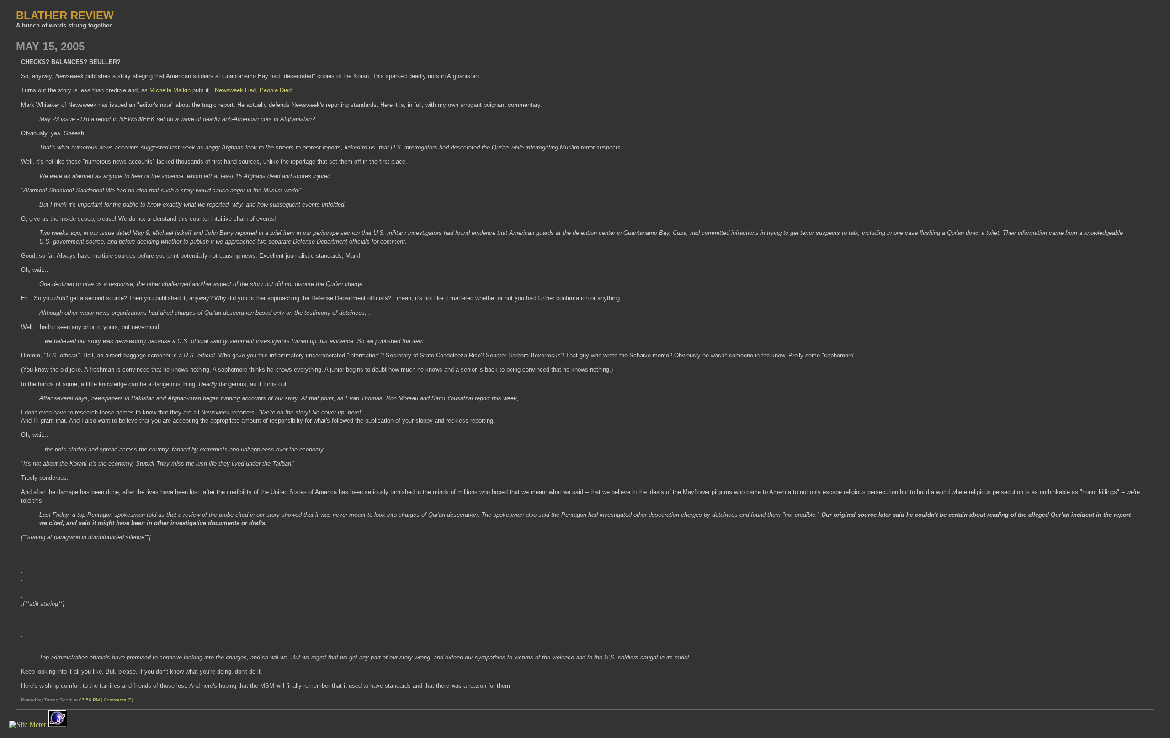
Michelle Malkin (170, 90)
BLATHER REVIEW (65, 15)
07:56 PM (89, 699)
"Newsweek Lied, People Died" (253, 90)
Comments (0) (118, 699)
